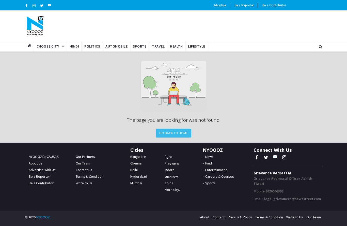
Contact (219, 217)
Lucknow (171, 176)
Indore (170, 170)
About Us (35, 163)
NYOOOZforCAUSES (44, 156)
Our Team (83, 163)
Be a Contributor (274, 5)
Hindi (74, 46)
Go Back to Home (173, 133)
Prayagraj (172, 163)
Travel (158, 46)
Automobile (116, 46)
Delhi (134, 170)
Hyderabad (138, 176)
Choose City (48, 46)
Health (176, 46)
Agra (168, 156)
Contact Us (84, 170)
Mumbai (136, 183)
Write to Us (84, 183)
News (209, 156)
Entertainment (216, 170)
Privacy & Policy (240, 217)
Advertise (219, 5)
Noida (169, 183)
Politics (92, 46)
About (204, 217)
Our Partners (85, 156)
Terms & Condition (89, 176)
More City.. (173, 189)
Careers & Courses (219, 176)
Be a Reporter (244, 5)
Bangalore (138, 156)
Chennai (136, 163)
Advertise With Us (42, 170)
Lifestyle (196, 46)
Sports (140, 46)
